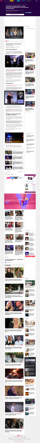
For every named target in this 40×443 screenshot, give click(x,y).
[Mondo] (2, 0)
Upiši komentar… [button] (9, 262)
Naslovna (7, 4)
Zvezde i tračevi (12, 4)
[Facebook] (26, 28)
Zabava (9, 4)
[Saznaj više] (34, 278)
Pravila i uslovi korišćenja (18, 439)
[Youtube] (30, 28)
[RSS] (34, 28)
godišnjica (12, 174)
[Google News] (33, 28)
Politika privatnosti (29, 439)
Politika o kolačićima (23, 439)
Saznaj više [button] (7, 202)
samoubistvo (8, 174)
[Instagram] (27, 28)
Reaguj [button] (6, 281)
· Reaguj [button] (28, 111)
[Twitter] (28, 28)
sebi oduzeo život (11, 110)
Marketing (10, 439)
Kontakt (14, 439)
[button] (22, 12)
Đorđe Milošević (8, 12)
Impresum (13, 439)
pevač (6, 174)
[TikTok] (31, 28)
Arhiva (26, 439)
